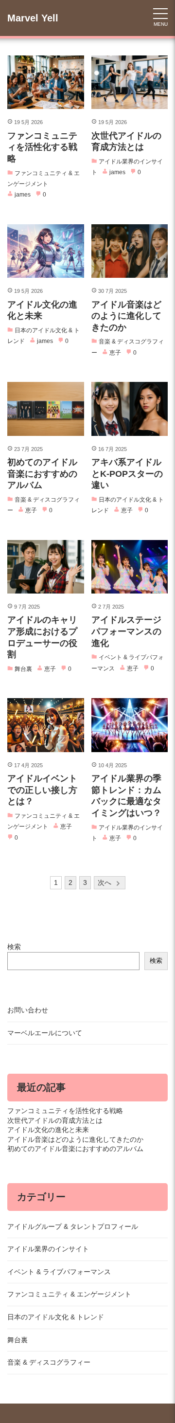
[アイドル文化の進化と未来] (45, 251)
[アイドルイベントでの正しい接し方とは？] (45, 725)
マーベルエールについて (44, 1033)
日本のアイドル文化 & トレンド (55, 1317)
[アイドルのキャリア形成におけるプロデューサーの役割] (45, 567)
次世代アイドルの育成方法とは (55, 1120)
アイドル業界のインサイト (48, 1249)
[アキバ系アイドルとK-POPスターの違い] (129, 408)
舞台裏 (17, 1340)
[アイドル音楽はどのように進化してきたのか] (129, 251)
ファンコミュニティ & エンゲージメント (69, 1294)
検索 (14, 947)
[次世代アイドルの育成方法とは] (129, 82)
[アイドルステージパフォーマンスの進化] (129, 567)
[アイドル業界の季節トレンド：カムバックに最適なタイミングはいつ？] (129, 725)
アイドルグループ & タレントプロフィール (72, 1226)
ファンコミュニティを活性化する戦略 (65, 1111)
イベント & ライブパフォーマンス (59, 1272)
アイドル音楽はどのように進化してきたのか (75, 1139)
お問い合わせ (27, 1010)
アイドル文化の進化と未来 (48, 1130)
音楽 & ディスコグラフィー (48, 1362)
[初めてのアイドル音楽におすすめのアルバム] (45, 408)
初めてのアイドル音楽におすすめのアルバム (75, 1149)
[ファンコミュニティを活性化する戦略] (45, 82)
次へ (104, 883)
